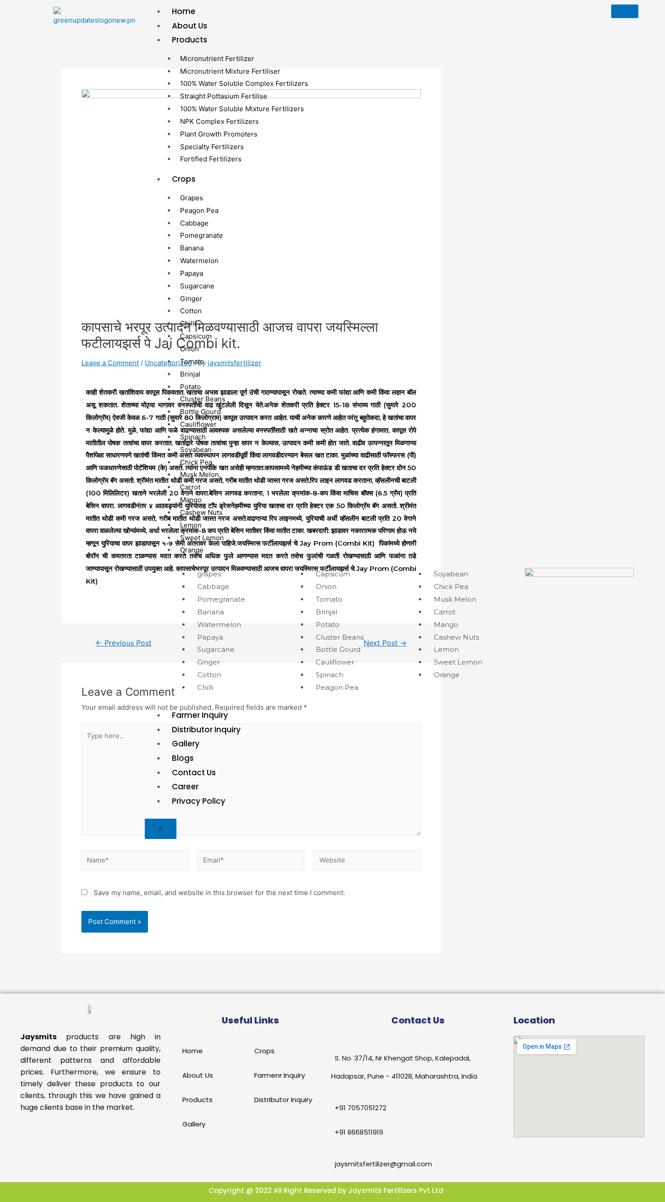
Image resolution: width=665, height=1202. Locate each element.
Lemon (191, 525)
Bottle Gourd (200, 411)
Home (183, 11)
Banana (192, 248)
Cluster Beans (202, 399)
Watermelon (199, 260)
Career (185, 786)
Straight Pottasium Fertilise (223, 96)
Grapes (191, 197)
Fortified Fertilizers (211, 159)
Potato (190, 386)
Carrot (190, 487)
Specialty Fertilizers (212, 146)
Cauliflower (198, 424)
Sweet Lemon (202, 537)
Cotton (191, 310)
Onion (189, 348)
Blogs (183, 758)
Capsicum (196, 336)
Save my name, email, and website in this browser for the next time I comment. (219, 892)
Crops (183, 179)
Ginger (191, 298)
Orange (192, 550)
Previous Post (123, 643)
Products (189, 39)
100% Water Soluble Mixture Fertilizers (242, 108)
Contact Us (194, 772)
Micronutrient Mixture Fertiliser (230, 71)
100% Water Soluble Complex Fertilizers (244, 83)
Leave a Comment (110, 362)
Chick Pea (196, 462)
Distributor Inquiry (206, 729)
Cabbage (194, 223)
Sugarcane (197, 286)
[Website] (367, 862)
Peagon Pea (199, 210)
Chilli (188, 323)
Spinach (193, 437)
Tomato (192, 361)
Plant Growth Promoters (218, 134)
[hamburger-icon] (624, 11)
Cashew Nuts (201, 512)
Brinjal (190, 374)
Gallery (186, 743)
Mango (191, 499)
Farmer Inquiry (200, 715)
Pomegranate (201, 235)
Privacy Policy (198, 801)
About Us (189, 25)
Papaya (191, 273)
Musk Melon (199, 474)
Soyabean (196, 449)
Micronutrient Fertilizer (217, 58)
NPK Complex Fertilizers (219, 121)
